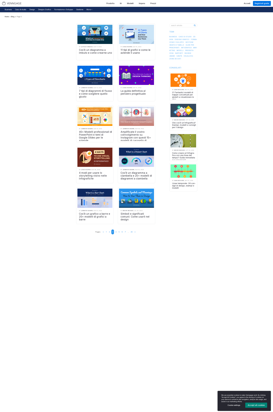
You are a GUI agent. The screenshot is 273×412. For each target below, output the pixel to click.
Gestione (79, 9)
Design (32, 9)
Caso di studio (20, 9)
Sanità (179, 56)
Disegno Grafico (44, 9)
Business (8, 9)
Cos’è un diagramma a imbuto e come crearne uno (95, 51)
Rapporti (179, 53)
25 (132, 232)
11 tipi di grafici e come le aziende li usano (135, 51)
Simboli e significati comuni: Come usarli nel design (135, 216)
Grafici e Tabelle (176, 45)
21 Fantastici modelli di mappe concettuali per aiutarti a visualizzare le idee (183, 95)
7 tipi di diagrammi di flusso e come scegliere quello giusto (95, 93)
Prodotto (110, 3)
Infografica (186, 48)
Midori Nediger (128, 210)
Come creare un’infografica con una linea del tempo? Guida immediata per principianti (183, 156)
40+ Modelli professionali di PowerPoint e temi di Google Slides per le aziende (95, 136)
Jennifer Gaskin (87, 87)
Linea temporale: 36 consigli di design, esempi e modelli (184, 185)
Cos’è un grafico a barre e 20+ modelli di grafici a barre (94, 216)
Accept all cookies (256, 405)
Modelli (130, 3)
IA (121, 3)
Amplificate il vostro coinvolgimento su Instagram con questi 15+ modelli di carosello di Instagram (136, 137)
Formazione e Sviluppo (63, 9)
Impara (142, 3)
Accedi (247, 3)
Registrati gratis (262, 3)
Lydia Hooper (127, 46)
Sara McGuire (179, 89)
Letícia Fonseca (87, 46)
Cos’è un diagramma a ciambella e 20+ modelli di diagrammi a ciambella (136, 175)
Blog (12, 16)
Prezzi (153, 3)
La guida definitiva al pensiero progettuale (133, 92)
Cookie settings (234, 405)
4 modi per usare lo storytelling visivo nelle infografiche (93, 175)
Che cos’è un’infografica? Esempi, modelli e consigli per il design (184, 125)
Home (7, 16)
